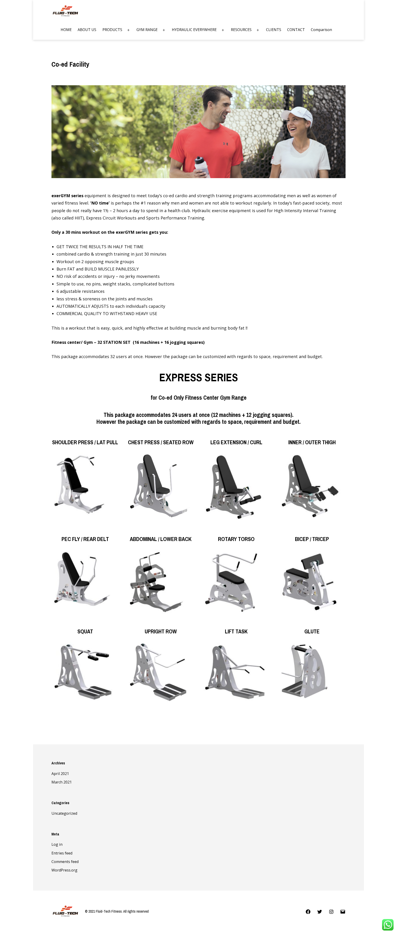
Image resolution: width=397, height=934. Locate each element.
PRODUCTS (112, 29)
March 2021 (61, 782)
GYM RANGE (147, 29)
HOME (66, 29)
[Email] (343, 911)
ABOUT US (87, 29)
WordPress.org (64, 870)
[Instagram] (331, 911)
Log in (56, 844)
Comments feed (65, 861)
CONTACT (296, 29)
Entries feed (61, 853)
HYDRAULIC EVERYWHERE (194, 29)
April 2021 (60, 773)
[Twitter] (319, 911)
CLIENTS (273, 29)
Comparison (321, 29)
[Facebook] (308, 911)
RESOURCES (241, 29)
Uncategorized (64, 813)
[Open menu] (128, 30)
